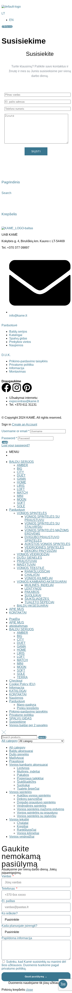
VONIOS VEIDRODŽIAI (33, 554)
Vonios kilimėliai (28, 833)
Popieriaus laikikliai (30, 778)
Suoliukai (23, 785)
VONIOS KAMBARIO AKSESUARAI (42, 581)
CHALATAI (32, 574)
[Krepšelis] (6, 203)
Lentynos (23, 768)
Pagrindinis (11, 182)
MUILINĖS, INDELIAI (39, 585)
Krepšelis (9, 214)
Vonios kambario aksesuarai (28, 764)
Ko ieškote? (10, 913)
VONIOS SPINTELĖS (32, 513)
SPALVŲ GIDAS (20, 718)
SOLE (21, 506)
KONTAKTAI (17, 612)
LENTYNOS (33, 588)
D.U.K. (6, 355)
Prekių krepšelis (28, 708)
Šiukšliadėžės (26, 781)
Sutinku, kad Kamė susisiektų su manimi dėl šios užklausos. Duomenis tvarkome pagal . (34, 965)
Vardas (7, 876)
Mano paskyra (26, 704)
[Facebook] (6, 387)
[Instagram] (17, 387)
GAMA (21, 479)
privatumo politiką (14, 968)
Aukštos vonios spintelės (34, 795)
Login (5, 442)
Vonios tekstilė (19, 819)
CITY (20, 472)
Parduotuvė (9, 325)
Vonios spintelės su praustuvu (37, 812)
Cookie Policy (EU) (22, 684)
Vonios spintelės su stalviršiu (36, 816)
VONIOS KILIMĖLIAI (39, 578)
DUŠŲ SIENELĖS (29, 557)
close (29, 989)
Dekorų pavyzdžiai (29, 799)
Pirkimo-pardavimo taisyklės (28, 711)
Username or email (15, 431)
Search (42, 737)
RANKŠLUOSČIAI (37, 571)
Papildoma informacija (17, 938)
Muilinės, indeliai (28, 771)
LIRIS (21, 485)
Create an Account (24, 424)
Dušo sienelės (19, 754)
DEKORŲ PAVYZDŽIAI (41, 550)
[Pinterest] (27, 387)
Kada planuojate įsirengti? (19, 925)
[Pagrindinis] (6, 171)
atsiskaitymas (18, 625)
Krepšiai (22, 826)
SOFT (21, 502)
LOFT (21, 489)
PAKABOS (32, 592)
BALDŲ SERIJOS (21, 461)
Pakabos (23, 775)
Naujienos (16, 697)
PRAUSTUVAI (27, 561)
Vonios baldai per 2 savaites (28, 725)
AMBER (22, 465)
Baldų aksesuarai (21, 751)
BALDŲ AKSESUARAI (32, 605)
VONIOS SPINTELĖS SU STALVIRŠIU (42, 525)
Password (9, 438)
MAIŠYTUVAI (26, 564)
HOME (21, 482)
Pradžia (14, 619)
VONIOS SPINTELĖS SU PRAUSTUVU (42, 518)
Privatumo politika (21, 715)
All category (17, 747)
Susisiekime (17, 721)
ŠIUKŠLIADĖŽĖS (37, 598)
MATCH (22, 492)
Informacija (16, 687)
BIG (19, 468)
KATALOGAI (17, 691)
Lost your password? (16, 445)
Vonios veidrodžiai (21, 836)
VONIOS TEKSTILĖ (30, 568)
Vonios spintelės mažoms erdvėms (40, 809)
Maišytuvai (16, 757)
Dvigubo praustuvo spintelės (36, 802)
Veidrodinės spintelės (31, 805)
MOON (21, 499)
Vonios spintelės (20, 792)
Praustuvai (16, 761)
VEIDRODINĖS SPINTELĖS (44, 547)
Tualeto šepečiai (28, 788)
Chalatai (22, 823)
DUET (21, 475)
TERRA (22, 677)
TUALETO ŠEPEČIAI (39, 602)
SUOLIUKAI (33, 595)
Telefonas (9, 888)
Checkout (15, 680)
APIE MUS (16, 609)
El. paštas (8, 901)
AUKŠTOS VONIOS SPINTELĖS (47, 544)
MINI (20, 496)
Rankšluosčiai (26, 829)
